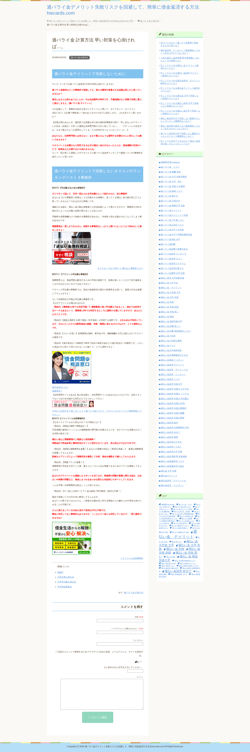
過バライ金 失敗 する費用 (173, 186)
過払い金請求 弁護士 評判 (173, 403)
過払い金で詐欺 (168, 336)
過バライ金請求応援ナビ (172, 268)
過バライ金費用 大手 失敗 (173, 273)
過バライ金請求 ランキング (173, 254)
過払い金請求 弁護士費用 (172, 418)
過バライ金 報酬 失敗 (171, 172)
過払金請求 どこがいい (172, 485)
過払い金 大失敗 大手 (171, 292)
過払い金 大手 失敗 (170, 297)
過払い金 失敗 (167, 302)
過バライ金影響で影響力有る (174, 249)
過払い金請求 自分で (170, 432)
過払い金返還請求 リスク (172, 461)
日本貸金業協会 (64, 587)
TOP (91, 21)
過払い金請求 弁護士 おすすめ (175, 389)
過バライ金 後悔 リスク (172, 191)
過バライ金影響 (168, 244)
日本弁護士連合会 (65, 577)
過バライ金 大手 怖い (171, 181)
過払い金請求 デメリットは (174, 370)
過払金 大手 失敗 (168, 471)
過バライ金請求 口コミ (171, 259)
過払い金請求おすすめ (171, 442)
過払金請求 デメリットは (173, 481)
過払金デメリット (169, 476)
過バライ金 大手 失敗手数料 (174, 177)
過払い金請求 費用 (169, 437)
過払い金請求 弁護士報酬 (172, 413)
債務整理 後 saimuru (170, 162)
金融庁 (60, 572)
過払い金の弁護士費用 (171, 341)
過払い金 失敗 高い (170, 312)
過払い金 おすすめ (169, 283)
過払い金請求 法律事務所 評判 (175, 427)
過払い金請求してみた (171, 447)
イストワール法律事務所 (131, 558)
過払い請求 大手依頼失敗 (172, 278)
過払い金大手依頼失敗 (171, 350)
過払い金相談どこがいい (172, 360)
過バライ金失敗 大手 (170, 239)
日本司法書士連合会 (66, 582)
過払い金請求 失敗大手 (171, 384)
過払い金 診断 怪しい (171, 326)
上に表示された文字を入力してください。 (123, 667)
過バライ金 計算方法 (79, 57)
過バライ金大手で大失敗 (172, 230)
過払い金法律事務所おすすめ (174, 355)
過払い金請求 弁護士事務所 (173, 408)
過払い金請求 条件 (169, 423)
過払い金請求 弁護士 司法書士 (175, 399)
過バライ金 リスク (170, 167)
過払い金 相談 (167, 317)
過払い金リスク (168, 345)
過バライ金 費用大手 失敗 (173, 206)
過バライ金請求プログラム (173, 263)
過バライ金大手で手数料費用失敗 (176, 235)
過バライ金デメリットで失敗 (174, 215)
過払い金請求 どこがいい (173, 374)
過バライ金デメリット (171, 210)
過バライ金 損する (169, 196)
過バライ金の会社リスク (172, 225)
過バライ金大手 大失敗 (182, 511)
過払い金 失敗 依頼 (170, 307)
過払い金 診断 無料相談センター (176, 331)
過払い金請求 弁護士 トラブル (175, 394)
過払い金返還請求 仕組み (172, 466)
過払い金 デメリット (171, 288)
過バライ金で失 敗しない (172, 220)
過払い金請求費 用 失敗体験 (174, 456)
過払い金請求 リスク (170, 379)
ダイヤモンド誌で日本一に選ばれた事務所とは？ (120, 268)
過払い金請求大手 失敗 (171, 452)
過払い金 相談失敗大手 (171, 321)
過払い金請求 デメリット (172, 365)
